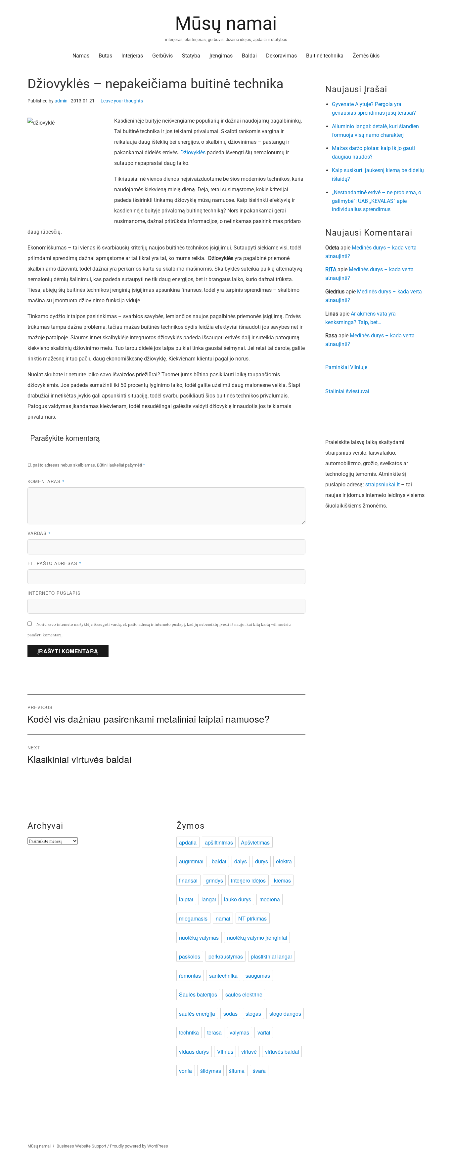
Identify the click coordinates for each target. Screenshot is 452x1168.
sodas (230, 1013)
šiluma (237, 1070)
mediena (269, 899)
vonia (185, 1070)
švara (259, 1070)
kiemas (282, 880)
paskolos (189, 956)
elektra (284, 861)
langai (209, 899)
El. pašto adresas (54, 563)
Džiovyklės (192, 152)
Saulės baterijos (198, 994)
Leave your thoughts (122, 101)
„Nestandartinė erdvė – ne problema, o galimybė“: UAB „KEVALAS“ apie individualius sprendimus (376, 201)
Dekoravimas (281, 56)
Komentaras (46, 481)
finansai (188, 880)
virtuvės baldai (282, 1051)
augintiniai (191, 861)
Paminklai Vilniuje (346, 367)
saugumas (258, 975)
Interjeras (132, 56)
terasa (214, 1032)
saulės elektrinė (243, 994)
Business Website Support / (83, 1146)
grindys (214, 880)
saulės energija (197, 1013)
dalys (240, 861)
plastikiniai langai (271, 956)
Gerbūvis (162, 56)
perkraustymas (225, 956)
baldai (219, 861)
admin (61, 101)
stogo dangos (285, 1013)
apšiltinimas (219, 842)
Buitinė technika (324, 56)
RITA (330, 269)
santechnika (223, 975)
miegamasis (193, 918)
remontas (190, 975)
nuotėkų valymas (199, 937)
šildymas (210, 1070)
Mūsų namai (226, 23)
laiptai (186, 899)
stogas (253, 1013)
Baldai (249, 56)
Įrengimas (221, 56)
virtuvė (249, 1051)
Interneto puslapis (54, 593)
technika (189, 1032)
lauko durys (237, 899)
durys (261, 861)
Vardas (39, 533)
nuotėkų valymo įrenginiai (257, 937)
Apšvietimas (255, 842)
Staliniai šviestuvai (347, 391)
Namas (80, 56)
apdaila (188, 842)
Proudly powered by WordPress (139, 1146)
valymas (239, 1032)
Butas (105, 56)
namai (223, 918)
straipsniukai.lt (382, 484)
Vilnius (225, 1051)
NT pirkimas (252, 918)
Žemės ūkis (366, 56)
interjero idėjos (248, 880)
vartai (263, 1032)
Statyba (191, 56)
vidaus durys (194, 1051)
